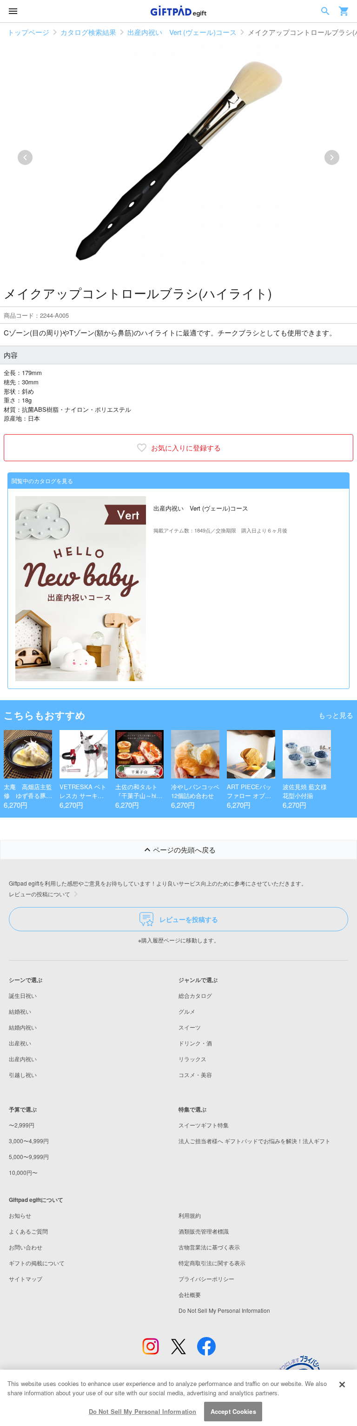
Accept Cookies (233, 1411)
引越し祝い (23, 1074)
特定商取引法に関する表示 (211, 1263)
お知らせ (20, 1215)
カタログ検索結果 (88, 32)
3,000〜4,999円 (29, 1141)
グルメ (186, 1011)
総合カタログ (195, 995)
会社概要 (189, 1294)
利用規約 (189, 1215)
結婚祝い (20, 1011)
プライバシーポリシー (206, 1279)
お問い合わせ (25, 1247)
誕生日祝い (23, 995)
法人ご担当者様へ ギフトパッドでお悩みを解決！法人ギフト (254, 1141)
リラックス (192, 1059)
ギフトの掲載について (37, 1263)
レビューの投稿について (39, 894)
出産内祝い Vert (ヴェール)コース (182, 32)
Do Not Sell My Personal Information (143, 1411)
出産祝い (20, 1043)
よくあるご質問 (28, 1231)
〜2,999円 (21, 1125)
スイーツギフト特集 (203, 1125)
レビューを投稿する (188, 919)
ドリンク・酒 (195, 1043)
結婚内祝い (23, 1027)
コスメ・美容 (195, 1074)
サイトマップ (25, 1279)
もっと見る (335, 715)
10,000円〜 (23, 1172)
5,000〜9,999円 (29, 1156)
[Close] (342, 1384)
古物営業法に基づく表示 (209, 1247)
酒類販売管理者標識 (203, 1231)
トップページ (28, 32)
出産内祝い (23, 1059)
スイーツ (189, 1027)
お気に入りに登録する (186, 447)
